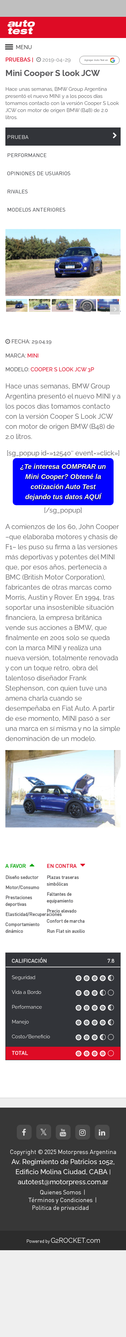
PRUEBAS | (19, 60)
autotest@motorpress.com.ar (63, 1182)
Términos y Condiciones (60, 1199)
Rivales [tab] (17, 191)
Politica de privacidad (60, 1207)
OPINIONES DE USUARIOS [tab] (39, 173)
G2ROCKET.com (75, 1240)
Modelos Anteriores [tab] (36, 209)
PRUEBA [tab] (18, 136)
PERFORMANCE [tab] (27, 154)
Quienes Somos (60, 1192)
